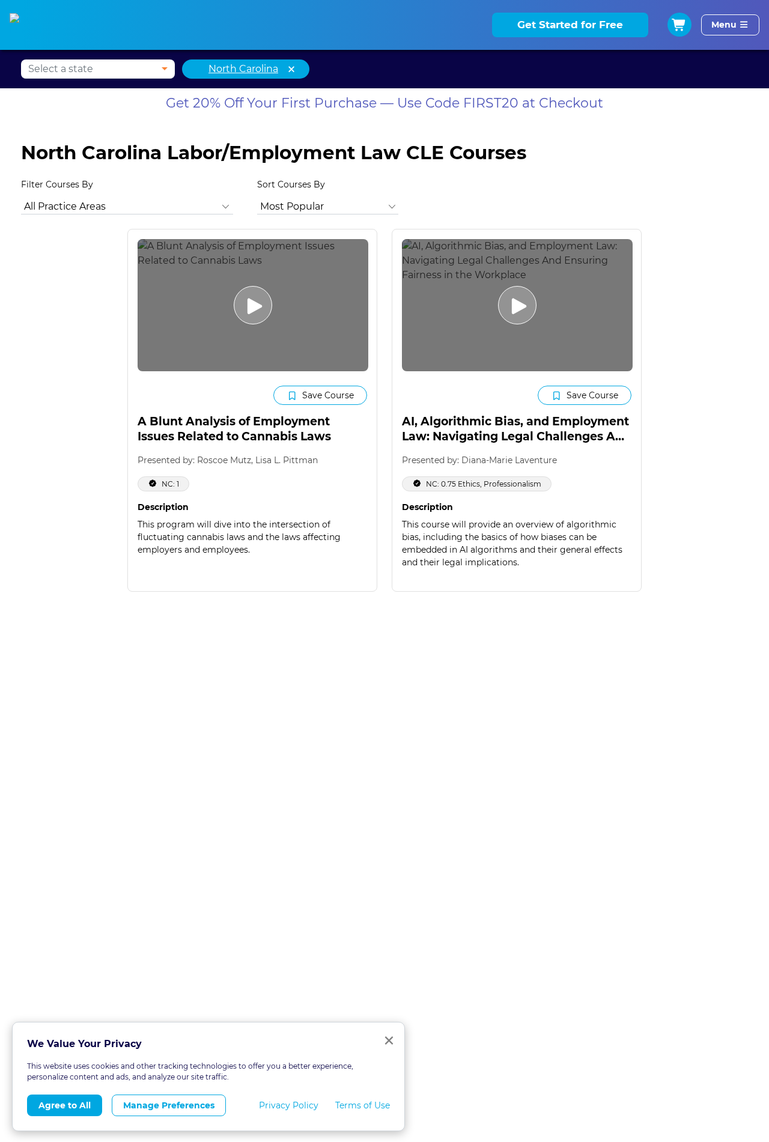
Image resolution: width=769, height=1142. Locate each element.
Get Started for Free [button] (570, 25)
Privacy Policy (288, 1105)
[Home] (29, 25)
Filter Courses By (57, 184)
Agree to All (64, 1105)
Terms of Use (362, 1105)
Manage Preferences (168, 1105)
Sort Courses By (291, 184)
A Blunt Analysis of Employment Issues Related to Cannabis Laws (234, 429)
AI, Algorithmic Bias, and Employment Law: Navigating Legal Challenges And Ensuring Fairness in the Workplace (516, 436)
